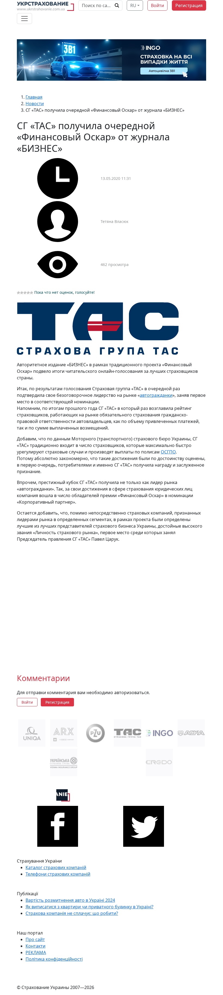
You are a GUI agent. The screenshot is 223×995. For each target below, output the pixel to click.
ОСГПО (168, 452)
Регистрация (189, 5)
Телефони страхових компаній (58, 874)
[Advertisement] (111, 603)
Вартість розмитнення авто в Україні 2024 (70, 900)
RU (133, 5)
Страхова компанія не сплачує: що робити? (72, 913)
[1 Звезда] (18, 292)
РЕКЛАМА (36, 952)
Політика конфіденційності (54, 959)
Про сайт (35, 939)
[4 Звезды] (28, 292)
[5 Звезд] (31, 292)
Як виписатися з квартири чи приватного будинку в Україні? (89, 907)
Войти (157, 5)
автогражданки (156, 395)
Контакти (35, 946)
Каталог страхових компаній (56, 867)
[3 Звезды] (25, 292)
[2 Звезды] (21, 292)
